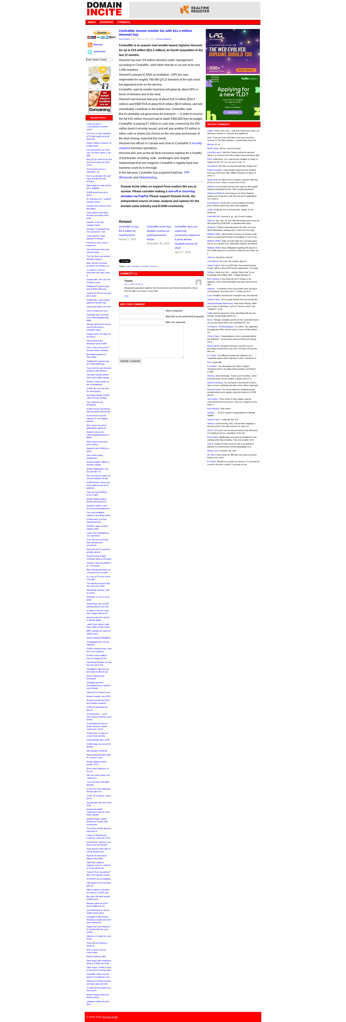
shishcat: (211, 220)
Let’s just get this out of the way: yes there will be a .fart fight (98, 152)
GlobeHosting (148, 177)
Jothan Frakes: (214, 265)
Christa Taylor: (213, 336)
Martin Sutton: (213, 148)
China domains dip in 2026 (97, 740)
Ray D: (210, 320)
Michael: (210, 144)
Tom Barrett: (212, 166)
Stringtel (124, 22)
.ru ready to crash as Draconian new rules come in (98, 273)
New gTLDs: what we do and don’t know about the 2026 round (99, 162)
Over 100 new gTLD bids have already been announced (97, 542)
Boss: (209, 362)
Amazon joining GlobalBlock (98, 638)
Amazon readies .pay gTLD (98, 696)
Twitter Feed (99, 51)
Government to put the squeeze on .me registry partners (97, 418)
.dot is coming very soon (97, 311)
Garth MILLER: (213, 216)
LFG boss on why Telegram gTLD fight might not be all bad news (98, 136)
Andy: (209, 137)
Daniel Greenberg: (215, 383)
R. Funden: (212, 355)
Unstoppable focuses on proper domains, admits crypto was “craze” (97, 726)
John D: (210, 430)
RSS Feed (98, 45)
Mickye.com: (212, 451)
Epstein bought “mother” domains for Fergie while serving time (97, 822)
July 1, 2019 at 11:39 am (133, 284)
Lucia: (209, 295)
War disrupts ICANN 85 (96, 751)
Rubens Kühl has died (96, 956)
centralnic (145, 266)
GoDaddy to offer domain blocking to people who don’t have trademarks (98, 920)
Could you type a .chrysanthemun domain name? (97, 127)
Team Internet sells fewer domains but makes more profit (97, 215)
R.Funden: (211, 461)
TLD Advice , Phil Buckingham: (220, 327)
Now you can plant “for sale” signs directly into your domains (98, 179)
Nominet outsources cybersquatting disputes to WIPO (98, 435)
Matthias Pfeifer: (214, 234)
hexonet (153, 266)
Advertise (106, 22)
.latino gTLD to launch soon (98, 692)
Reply (126, 296)
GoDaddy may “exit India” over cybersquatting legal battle (97, 317)
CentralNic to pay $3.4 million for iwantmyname (129, 231)
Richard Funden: (214, 389)
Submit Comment (130, 360)
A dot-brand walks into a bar (98, 307)
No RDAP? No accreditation (98, 879)
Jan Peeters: (212, 399)
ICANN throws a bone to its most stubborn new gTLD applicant (98, 485)
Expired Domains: (215, 170)
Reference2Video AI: (216, 193)
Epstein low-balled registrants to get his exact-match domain (98, 812)
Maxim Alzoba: (213, 346)
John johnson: (213, 261)
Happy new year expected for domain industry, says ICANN (98, 929)
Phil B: (210, 159)
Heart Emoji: (212, 180)
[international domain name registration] (99, 87)
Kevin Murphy (124, 39)
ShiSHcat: (211, 186)
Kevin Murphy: (213, 203)
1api (128, 266)
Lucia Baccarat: (214, 152)
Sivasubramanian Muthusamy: (220, 303)
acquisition (135, 266)
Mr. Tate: (211, 455)
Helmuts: (211, 272)
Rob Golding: (213, 437)
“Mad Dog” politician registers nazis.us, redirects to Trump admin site (98, 865)
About (92, 22)
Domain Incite (110, 1017)
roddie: (210, 131)
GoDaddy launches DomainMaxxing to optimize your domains (98, 685)
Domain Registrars (163, 39)
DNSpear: (211, 227)
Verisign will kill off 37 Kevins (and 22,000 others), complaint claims (98, 327)
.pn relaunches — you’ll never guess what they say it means (99, 717)
